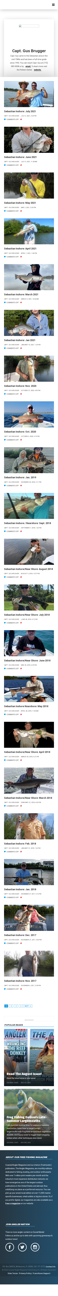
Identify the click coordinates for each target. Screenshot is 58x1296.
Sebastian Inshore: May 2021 (20, 202)
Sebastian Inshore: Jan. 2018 (20, 889)
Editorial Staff (12, 1083)
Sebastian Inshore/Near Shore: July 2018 (27, 614)
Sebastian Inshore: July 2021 (20, 111)
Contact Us (50, 1267)
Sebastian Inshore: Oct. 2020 (20, 431)
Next (27, 1006)
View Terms (13, 1273)
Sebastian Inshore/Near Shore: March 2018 (28, 797)
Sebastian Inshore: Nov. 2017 (20, 980)
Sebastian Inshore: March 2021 (21, 294)
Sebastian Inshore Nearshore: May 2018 (26, 706)
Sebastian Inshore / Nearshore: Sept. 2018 (27, 523)
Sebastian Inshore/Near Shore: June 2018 (27, 660)
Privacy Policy (25, 1273)
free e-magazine (12, 1203)
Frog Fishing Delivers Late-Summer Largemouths (27, 1119)
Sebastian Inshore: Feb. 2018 (20, 843)
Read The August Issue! (24, 1074)
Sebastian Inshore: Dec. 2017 (20, 935)
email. (28, 66)
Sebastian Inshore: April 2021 (20, 248)
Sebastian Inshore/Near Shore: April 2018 (27, 752)
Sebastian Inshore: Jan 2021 (19, 340)
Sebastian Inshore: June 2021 (20, 157)
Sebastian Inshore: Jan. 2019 (20, 477)
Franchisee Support (41, 1273)
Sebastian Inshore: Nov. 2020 (20, 386)
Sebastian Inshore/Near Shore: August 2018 (28, 569)
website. (37, 70)
